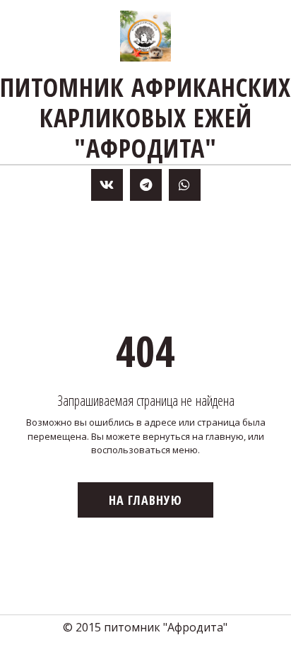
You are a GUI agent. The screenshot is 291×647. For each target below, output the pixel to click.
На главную (145, 499)
